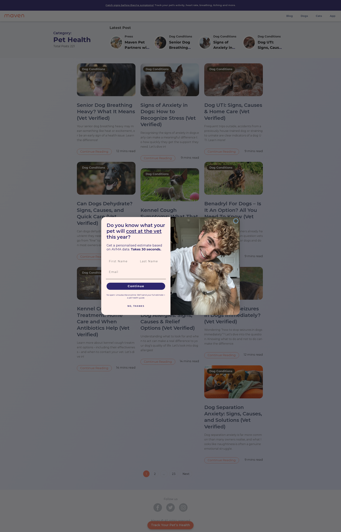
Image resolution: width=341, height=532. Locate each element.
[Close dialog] (236, 221)
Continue (136, 286)
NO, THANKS (136, 306)
